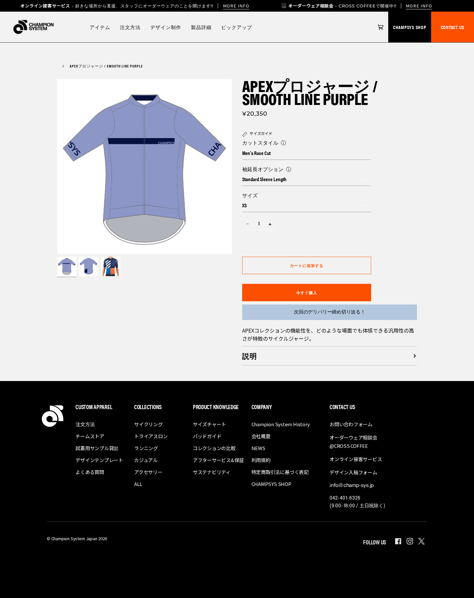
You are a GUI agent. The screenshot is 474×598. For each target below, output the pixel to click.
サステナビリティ (212, 472)
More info (236, 6)
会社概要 (261, 436)
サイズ (250, 195)
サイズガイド (261, 133)
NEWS (258, 448)
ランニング (146, 448)
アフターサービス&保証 (218, 460)
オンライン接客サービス (356, 459)
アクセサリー (148, 472)
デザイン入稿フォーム (353, 472)
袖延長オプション (262, 169)
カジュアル (146, 460)
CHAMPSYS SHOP (409, 27)
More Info (419, 6)
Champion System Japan (74, 538)
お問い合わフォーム (351, 424)
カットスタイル (260, 142)
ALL (138, 483)
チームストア (89, 436)
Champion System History (281, 424)
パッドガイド (207, 436)
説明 (249, 356)
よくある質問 (89, 472)
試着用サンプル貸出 (96, 448)
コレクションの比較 (214, 448)
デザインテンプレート (99, 460)
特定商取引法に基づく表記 (280, 472)
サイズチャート (209, 424)
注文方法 (84, 424)
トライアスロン (150, 436)
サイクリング (148, 424)
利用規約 (261, 460)
